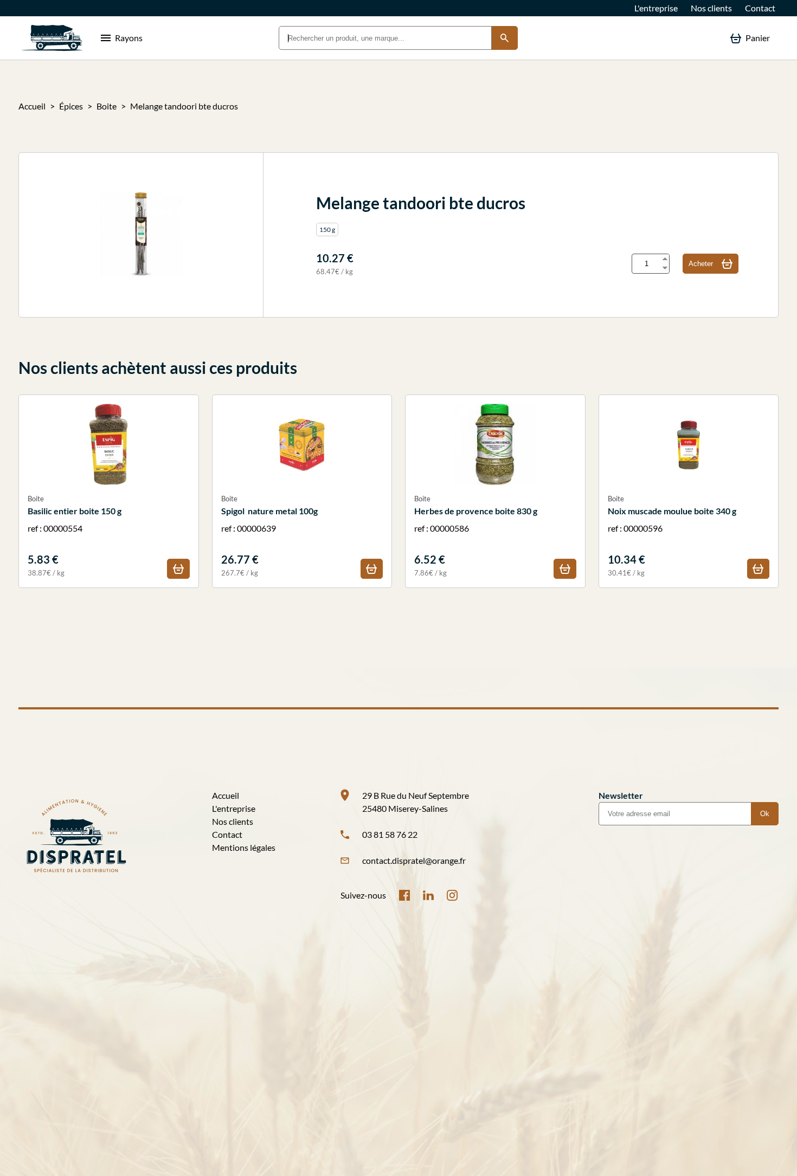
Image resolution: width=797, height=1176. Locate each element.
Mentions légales (243, 847)
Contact (760, 8)
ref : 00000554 (74, 535)
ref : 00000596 (672, 535)
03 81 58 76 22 (389, 834)
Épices (71, 106)
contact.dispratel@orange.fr (414, 860)
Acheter (701, 264)
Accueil (32, 106)
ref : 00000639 (269, 535)
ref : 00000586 (475, 535)
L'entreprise (656, 8)
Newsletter (621, 795)
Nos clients (711, 8)
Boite (107, 106)
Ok (764, 814)
